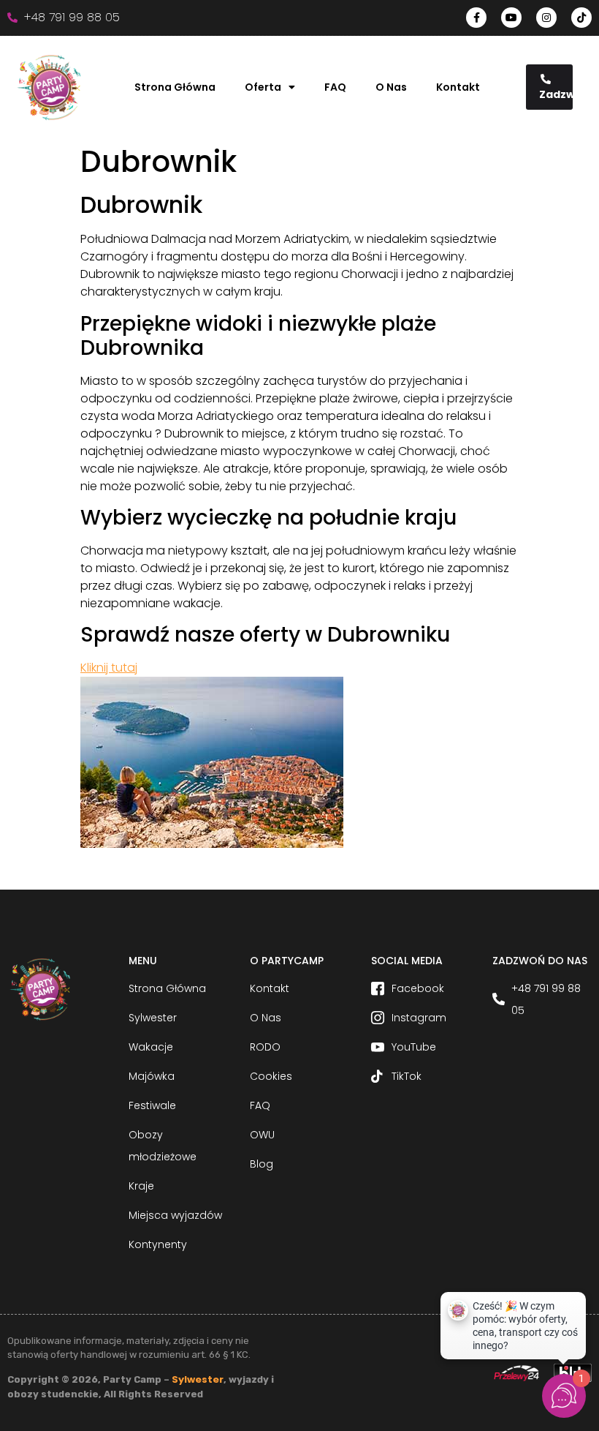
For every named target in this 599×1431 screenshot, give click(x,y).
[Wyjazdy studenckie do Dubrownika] (211, 843)
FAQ (335, 87)
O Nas (391, 87)
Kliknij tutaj (108, 667)
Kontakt (458, 87)
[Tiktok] (581, 17)
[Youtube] (511, 17)
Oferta (263, 87)
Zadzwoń (556, 94)
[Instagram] (546, 17)
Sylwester (198, 1379)
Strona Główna (174, 87)
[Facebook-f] (476, 17)
